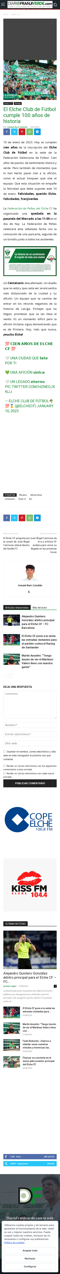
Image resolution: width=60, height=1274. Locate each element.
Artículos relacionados (17, 607)
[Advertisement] (30, 38)
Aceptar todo (30, 1250)
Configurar (30, 1266)
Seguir (50, 1163)
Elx (30, 499)
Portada (18, 103)
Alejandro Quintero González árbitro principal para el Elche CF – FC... (29, 977)
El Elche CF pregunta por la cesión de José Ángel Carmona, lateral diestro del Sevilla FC (16, 543)
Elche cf (22, 499)
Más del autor (40, 607)
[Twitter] (14, 131)
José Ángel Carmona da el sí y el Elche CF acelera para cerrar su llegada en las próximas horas (43, 545)
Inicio (5, 14)
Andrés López (9, 986)
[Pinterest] (22, 131)
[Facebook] (6, 131)
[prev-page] (5, 675)
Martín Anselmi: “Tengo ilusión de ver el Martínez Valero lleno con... (39, 1027)
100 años (23, 495)
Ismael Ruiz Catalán (17, 127)
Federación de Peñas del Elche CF (30, 208)
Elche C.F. (16, 14)
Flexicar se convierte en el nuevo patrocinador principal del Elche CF (38, 1061)
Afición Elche (36, 495)
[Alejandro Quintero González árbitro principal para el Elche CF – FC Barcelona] (11, 620)
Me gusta (49, 1156)
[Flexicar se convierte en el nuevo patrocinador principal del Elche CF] (11, 1062)
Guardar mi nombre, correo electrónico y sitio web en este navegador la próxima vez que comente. (29, 755)
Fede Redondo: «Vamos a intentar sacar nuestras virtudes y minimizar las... (37, 1044)
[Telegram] (37, 131)
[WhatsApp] (29, 131)
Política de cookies (14, 1242)
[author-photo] (30, 580)
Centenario (10, 499)
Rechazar (30, 1258)
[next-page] (11, 675)
